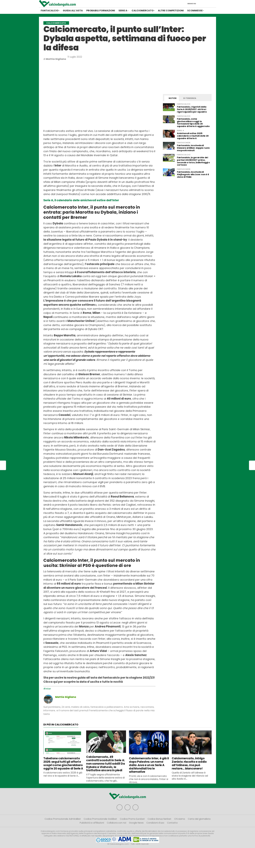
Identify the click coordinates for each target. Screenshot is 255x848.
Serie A (122, 10)
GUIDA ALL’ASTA (73, 10)
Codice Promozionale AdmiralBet (63, 818)
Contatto (172, 822)
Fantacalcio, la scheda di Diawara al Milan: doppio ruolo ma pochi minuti (193, 148)
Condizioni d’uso (155, 822)
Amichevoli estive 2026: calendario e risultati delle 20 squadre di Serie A (193, 136)
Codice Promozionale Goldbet (100, 818)
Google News (136, 822)
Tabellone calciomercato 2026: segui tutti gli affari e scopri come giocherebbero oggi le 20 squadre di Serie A (63, 763)
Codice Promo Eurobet (132, 818)
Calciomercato (142, 10)
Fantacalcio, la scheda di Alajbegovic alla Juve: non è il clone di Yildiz (193, 174)
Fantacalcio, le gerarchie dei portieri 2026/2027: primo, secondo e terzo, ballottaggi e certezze (193, 161)
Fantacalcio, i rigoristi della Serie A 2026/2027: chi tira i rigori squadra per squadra (192, 109)
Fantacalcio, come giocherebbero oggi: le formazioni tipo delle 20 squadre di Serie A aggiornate (193, 122)
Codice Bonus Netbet (159, 818)
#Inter (47, 688)
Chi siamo (179, 818)
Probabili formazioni (100, 10)
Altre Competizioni (171, 10)
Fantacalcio (49, 10)
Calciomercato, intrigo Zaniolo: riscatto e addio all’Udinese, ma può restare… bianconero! (189, 763)
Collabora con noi (116, 822)
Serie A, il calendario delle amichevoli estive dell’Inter (81, 200)
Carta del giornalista (199, 818)
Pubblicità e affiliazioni (92, 822)
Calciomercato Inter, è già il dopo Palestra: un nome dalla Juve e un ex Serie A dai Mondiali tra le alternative (149, 765)
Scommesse (195, 10)
